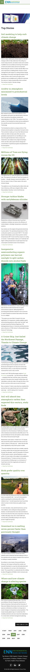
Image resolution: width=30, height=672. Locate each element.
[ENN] (12, 2)
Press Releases (20, 661)
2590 (8, 638)
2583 (24, 631)
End (18, 638)
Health (13, 661)
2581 (15, 631)
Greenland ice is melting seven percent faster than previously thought (13, 529)
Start (4, 631)
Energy (25, 656)
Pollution (13, 658)
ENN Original (13, 656)
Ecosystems (6, 658)
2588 (23, 634)
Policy (24, 658)
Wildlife (19, 658)
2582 (19, 631)
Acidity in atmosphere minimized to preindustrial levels (14, 91)
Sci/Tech (7, 661)
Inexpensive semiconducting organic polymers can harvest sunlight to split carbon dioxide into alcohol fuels (13, 255)
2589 (3, 638)
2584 (3, 634)
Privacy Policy (23, 669)
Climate (20, 656)
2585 (8, 634)
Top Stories (5, 656)
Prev (10, 631)
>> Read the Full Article (7, 84)
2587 (18, 634)
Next (13, 638)
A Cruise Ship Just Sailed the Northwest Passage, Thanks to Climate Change (14, 339)
